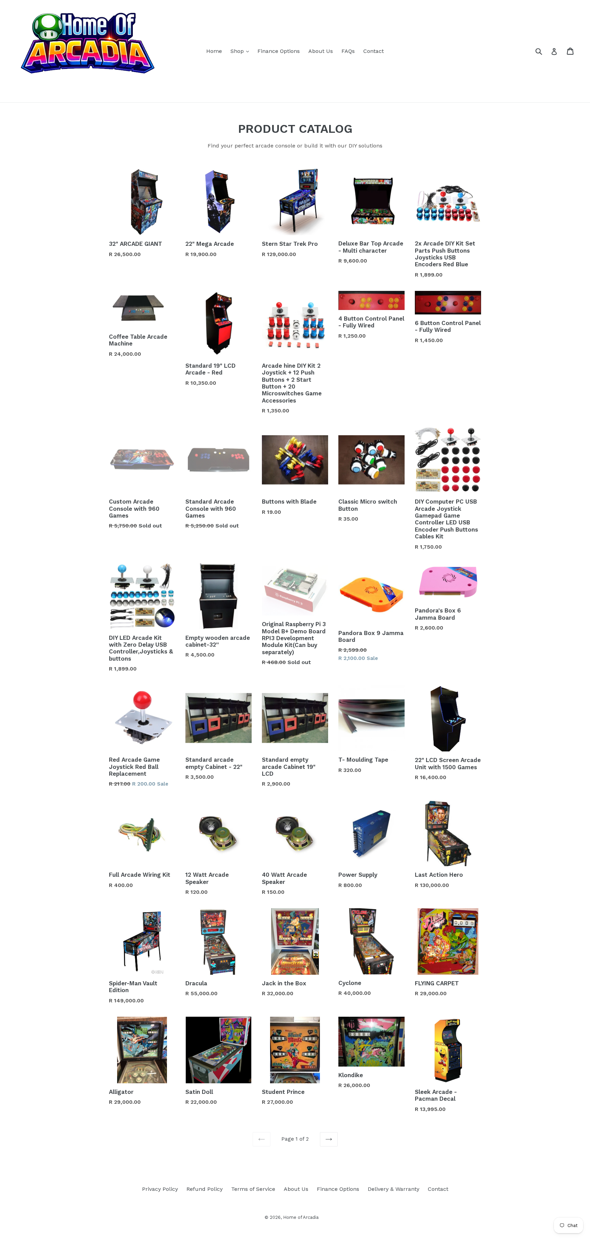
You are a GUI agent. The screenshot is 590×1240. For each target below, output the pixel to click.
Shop (241, 50)
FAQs (348, 51)
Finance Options (278, 51)
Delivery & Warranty (393, 1189)
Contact (373, 51)
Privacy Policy (160, 1189)
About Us (320, 51)
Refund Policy (204, 1189)
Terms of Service (253, 1189)
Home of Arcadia (301, 1217)
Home (214, 51)
